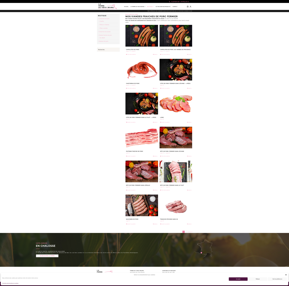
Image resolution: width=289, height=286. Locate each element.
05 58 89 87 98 (175, 1)
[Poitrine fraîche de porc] (141, 137)
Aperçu (155, 54)
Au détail (102, 37)
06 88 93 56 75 (185, 1)
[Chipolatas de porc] (141, 36)
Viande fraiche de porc (105, 35)
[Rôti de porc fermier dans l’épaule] (141, 171)
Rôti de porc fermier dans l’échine (172, 151)
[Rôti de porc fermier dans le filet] (176, 171)
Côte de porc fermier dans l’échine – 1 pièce (175, 83)
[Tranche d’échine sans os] (176, 205)
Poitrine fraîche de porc (134, 151)
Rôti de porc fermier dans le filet (172, 185)
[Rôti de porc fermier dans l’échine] (176, 137)
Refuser (258, 279)
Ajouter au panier (165, 88)
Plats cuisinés (104, 28)
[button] (286, 275)
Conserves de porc (104, 18)
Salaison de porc (103, 41)
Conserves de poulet (105, 31)
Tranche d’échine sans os (169, 219)
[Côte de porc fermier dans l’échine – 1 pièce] (176, 70)
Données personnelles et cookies (10, 283)
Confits (102, 21)
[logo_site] (107, 4)
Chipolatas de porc (132, 49)
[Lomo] (176, 103)
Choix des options (131, 54)
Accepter (238, 279)
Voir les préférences (277, 279)
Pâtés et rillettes (104, 24)
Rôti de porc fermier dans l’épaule (138, 185)
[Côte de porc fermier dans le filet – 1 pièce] (141, 103)
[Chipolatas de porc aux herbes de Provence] (176, 36)
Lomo (162, 117)
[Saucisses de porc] (141, 205)
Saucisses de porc (132, 219)
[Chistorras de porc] (141, 70)
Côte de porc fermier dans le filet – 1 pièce (141, 117)
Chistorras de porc (133, 83)
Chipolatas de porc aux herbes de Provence (175, 49)
